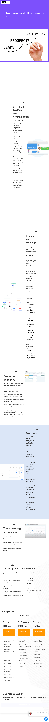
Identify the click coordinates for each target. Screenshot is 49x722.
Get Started (8, 631)
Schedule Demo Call (24, 705)
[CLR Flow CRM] (5, 3)
